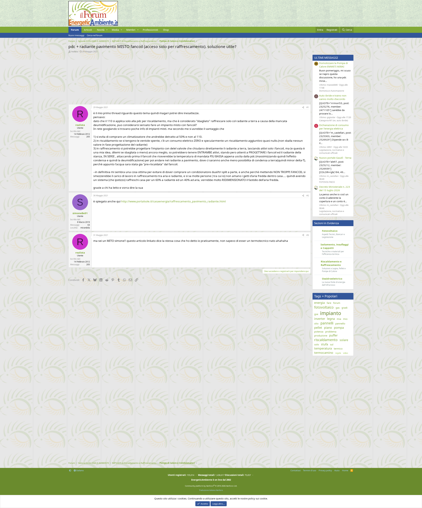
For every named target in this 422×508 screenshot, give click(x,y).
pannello (340, 323)
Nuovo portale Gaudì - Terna (335, 157)
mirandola (85, 227)
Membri (130, 29)
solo (316, 344)
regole (338, 353)
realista (74, 51)
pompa (339, 328)
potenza (318, 331)
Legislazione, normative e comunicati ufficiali (331, 151)
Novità (100, 29)
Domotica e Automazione (331, 90)
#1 (307, 107)
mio (345, 318)
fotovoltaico (324, 307)
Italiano (80, 470)
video (345, 353)
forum (336, 302)
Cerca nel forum (94, 35)
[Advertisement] (167, 78)
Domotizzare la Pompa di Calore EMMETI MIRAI (333, 64)
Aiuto (337, 470)
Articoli (88, 29)
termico (338, 348)
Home (345, 470)
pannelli (326, 323)
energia (319, 303)
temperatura (323, 348)
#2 (307, 195)
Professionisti (150, 29)
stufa (324, 344)
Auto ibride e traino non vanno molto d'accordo (332, 97)
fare (329, 302)
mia (339, 318)
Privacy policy (325, 470)
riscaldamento (326, 339)
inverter (319, 319)
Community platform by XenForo (211, 486)
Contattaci (295, 470)
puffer (333, 335)
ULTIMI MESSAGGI (326, 58)
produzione (320, 335)
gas (338, 307)
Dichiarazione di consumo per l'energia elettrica (334, 126)
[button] (107, 30)
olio (316, 323)
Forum (75, 29)
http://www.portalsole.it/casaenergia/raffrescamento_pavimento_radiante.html (173, 201)
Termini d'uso (309, 470)
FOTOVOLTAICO (327, 181)
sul (331, 344)
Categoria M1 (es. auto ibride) (333, 120)
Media (115, 29)
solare (344, 340)
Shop (166, 29)
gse (316, 314)
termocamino (323, 353)
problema (330, 331)
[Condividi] (303, 107)
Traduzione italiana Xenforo (211, 490)
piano (328, 328)
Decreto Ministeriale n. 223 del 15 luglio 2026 (334, 188)
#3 (307, 235)
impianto (330, 313)
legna (331, 319)
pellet (318, 328)
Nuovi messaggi (76, 35)
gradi (344, 307)
